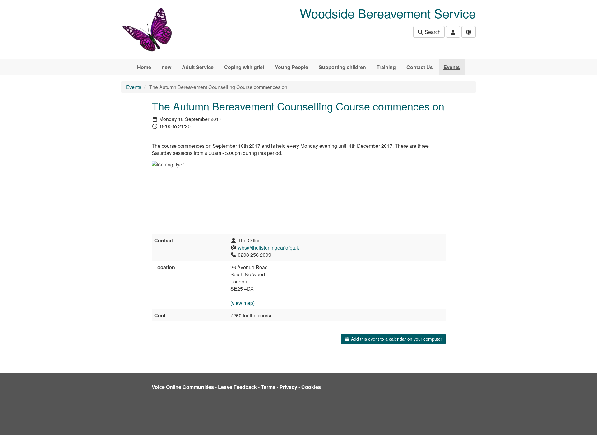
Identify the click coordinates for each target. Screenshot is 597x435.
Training (386, 67)
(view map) (242, 302)
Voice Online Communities (183, 387)
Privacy (288, 387)
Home (144, 67)
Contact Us (419, 67)
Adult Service (198, 67)
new (166, 67)
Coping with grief (244, 67)
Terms (268, 387)
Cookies (311, 387)
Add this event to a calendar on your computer (396, 339)
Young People (291, 67)
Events (451, 67)
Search (432, 31)
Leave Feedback (237, 387)
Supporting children (342, 67)
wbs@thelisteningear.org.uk (268, 247)
